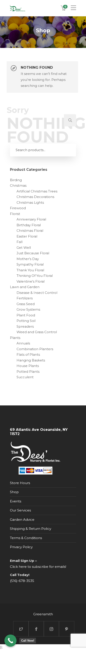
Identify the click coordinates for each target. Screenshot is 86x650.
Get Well (24, 247)
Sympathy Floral (30, 264)
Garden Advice (22, 519)
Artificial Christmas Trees (37, 191)
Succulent (25, 377)
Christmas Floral (30, 230)
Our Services (20, 510)
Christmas (18, 185)
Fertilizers (25, 298)
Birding (16, 180)
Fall (19, 242)
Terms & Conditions (26, 538)
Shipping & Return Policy (30, 528)
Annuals (23, 343)
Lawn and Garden (24, 287)
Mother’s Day (28, 259)
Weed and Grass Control (37, 332)
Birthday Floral (29, 225)
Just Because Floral (33, 253)
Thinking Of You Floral (35, 276)
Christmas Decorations (35, 197)
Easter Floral (27, 236)
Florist (15, 214)
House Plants (28, 366)
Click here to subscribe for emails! (38, 566)
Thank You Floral (30, 270)
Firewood (18, 208)
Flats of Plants (28, 354)
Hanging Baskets (31, 360)
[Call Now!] (10, 641)
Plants (15, 338)
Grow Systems (28, 309)
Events (15, 501)
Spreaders (25, 326)
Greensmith (43, 614)
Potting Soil (26, 321)
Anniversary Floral (31, 219)
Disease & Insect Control (37, 293)
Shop (14, 492)
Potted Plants (28, 371)
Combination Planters (35, 349)
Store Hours (20, 483)
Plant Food (26, 315)
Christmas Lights (30, 202)
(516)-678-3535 (22, 581)
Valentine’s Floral (31, 281)
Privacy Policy (21, 547)
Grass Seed (26, 304)
